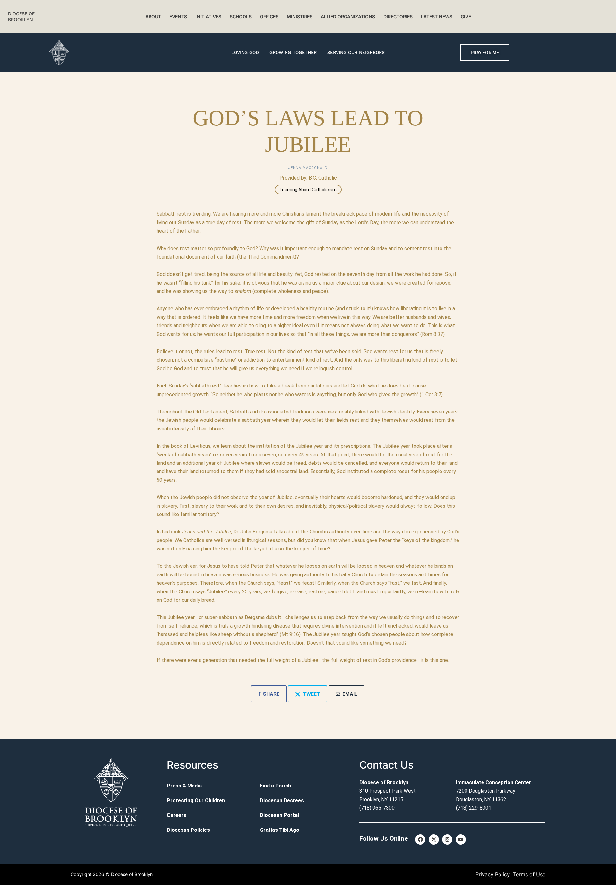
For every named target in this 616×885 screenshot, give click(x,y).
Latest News (436, 16)
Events (178, 16)
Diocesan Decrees (282, 800)
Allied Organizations (348, 16)
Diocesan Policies (188, 830)
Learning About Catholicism (308, 189)
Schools (241, 16)
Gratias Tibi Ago (279, 830)
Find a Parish (275, 786)
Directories (398, 16)
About (153, 16)
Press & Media (184, 786)
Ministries (299, 16)
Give (466, 16)
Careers (176, 815)
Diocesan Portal (279, 815)
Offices (269, 16)
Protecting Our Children (196, 800)
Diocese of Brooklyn (21, 16)
